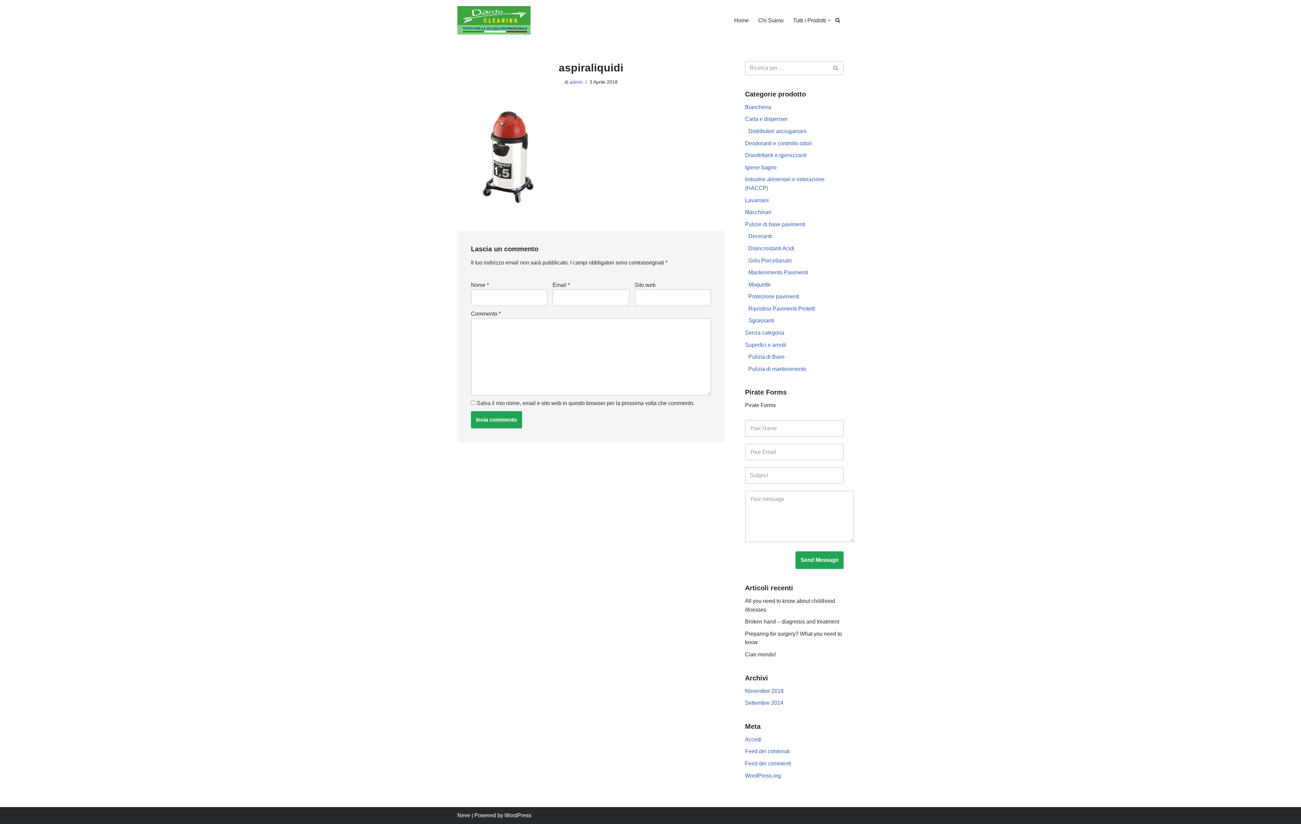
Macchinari (758, 212)
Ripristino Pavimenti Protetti (781, 309)
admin (576, 82)
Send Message (820, 560)
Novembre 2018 (764, 691)
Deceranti (760, 236)
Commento (486, 314)
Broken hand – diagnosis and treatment (792, 622)
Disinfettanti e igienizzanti (776, 155)
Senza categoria (764, 333)
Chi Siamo (771, 20)
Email (561, 285)
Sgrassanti (761, 320)
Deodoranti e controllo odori (778, 143)
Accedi (753, 739)
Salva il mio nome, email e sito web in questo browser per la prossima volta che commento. (586, 403)
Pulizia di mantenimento (777, 369)
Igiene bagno (761, 167)
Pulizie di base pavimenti (775, 224)
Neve (463, 815)
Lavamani (757, 200)
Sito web (645, 285)
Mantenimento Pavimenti (778, 272)
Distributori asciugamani (777, 131)
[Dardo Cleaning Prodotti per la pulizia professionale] (494, 20)
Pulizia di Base (766, 357)
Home (741, 20)
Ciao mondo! (760, 654)
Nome (480, 285)
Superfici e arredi (765, 345)
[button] (829, 20)
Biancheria (758, 107)
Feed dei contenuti (767, 751)
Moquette (759, 285)
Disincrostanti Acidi (771, 248)
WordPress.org (763, 776)
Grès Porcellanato (770, 260)
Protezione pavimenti (773, 296)
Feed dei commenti (768, 763)
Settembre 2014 (764, 703)
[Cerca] (837, 20)
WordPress (517, 815)
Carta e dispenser (766, 119)
